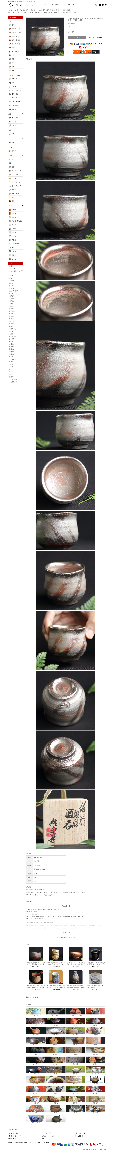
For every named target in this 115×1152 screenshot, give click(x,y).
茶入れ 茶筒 (15, 51)
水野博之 (11, 301)
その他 (14, 259)
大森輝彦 (11, 316)
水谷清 (11, 283)
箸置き (14, 109)
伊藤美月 (11, 281)
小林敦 (11, 356)
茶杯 (13, 167)
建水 (13, 70)
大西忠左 (11, 361)
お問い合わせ (13, 1138)
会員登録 (57, 5)
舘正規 (11, 286)
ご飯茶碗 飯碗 (16, 101)
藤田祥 (11, 326)
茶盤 (13, 66)
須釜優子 (11, 366)
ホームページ (44, 5)
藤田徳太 (11, 349)
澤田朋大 (11, 354)
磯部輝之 (11, 293)
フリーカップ (16, 79)
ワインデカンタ (16, 186)
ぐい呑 (14, 121)
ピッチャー (15, 105)
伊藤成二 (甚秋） (14, 291)
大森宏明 (11, 318)
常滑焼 (14, 209)
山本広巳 (11, 275)
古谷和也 (11, 321)
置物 (13, 201)
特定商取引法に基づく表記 (21, 1142)
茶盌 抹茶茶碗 (16, 40)
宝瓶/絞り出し (16, 36)
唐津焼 (14, 217)
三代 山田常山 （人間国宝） (16, 272)
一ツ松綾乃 (12, 359)
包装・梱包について (15, 1136)
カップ (14, 163)
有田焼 (17, 243)
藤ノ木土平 (12, 336)
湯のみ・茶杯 (16, 28)
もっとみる (65, 932)
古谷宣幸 (11, 324)
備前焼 (14, 213)
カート (64, 5)
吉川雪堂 (11, 288)
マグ (13, 82)
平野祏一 (11, 331)
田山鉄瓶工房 (13, 382)
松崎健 (11, 306)
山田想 (11, 266)
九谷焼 (14, 251)
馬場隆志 (11, 308)
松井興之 (11, 341)
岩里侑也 (11, 311)
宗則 (10, 369)
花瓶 (13, 134)
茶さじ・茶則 (16, 44)
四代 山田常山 (13, 268)
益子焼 (14, 228)
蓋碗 (13, 59)
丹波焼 (14, 224)
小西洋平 (11, 298)
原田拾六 (11, 303)
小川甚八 (11, 334)
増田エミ (11, 351)
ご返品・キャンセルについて (50, 1136)
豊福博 (11, 313)
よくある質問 (78, 1136)
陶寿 (10, 372)
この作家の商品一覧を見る (66, 937)
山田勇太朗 (12, 329)
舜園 (10, 374)
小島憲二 (11, 364)
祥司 (10, 278)
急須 (13, 25)
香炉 (13, 142)
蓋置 (13, 63)
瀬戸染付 (14, 255)
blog (43, 1138)
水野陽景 (11, 296)
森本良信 (11, 339)
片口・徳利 (15, 117)
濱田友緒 (11, 377)
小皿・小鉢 (15, 94)
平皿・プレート (16, 90)
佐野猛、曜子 (13, 379)
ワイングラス (16, 86)
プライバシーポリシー (36, 1142)
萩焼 (13, 247)
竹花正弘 (11, 346)
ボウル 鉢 (15, 98)
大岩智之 (11, 344)
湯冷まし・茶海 (16, 32)
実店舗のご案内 (71, 5)
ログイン (52, 5)
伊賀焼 (14, 240)
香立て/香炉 (15, 193)
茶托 (13, 47)
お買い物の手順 (14, 1133)
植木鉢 (14, 151)
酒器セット (15, 125)
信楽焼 (14, 236)
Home (10, 1142)
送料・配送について (80, 1133)
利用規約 (46, 1142)
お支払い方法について (48, 1133)
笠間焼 (14, 232)
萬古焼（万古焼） (17, 221)
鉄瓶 (13, 55)
